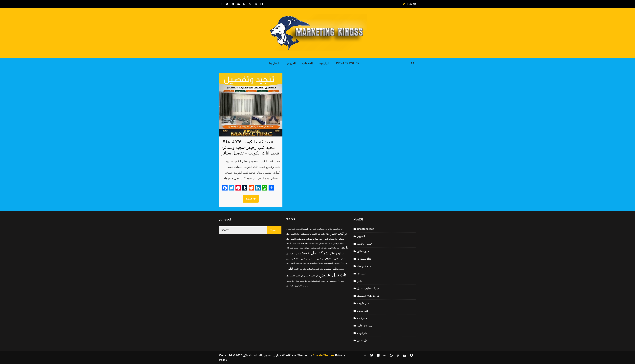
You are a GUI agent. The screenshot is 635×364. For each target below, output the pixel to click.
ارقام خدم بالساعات (324, 229)
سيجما (296, 248)
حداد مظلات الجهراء (330, 239)
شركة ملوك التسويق (368, 295)
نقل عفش (329, 275)
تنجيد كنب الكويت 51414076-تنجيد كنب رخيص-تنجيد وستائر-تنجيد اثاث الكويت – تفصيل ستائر (250, 147)
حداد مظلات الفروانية (314, 239)
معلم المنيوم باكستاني (315, 269)
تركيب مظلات (305, 234)
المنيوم (361, 236)
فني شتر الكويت (296, 263)
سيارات (361, 273)
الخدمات (307, 63)
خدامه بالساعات (311, 243)
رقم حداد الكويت (334, 248)
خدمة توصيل (364, 266)
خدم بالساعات (298, 243)
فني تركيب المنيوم (316, 263)
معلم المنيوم (331, 268)
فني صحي (362, 310)
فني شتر (306, 263)
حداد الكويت (295, 234)
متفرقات (362, 318)
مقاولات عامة (364, 325)
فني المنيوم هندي (302, 259)
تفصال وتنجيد (364, 243)
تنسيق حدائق (364, 251)
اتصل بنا (274, 63)
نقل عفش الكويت (296, 276)
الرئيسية (324, 63)
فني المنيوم (332, 258)
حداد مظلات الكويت (298, 239)
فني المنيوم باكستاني (316, 259)
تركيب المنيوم (291, 229)
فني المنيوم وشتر (330, 263)
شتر (359, 281)
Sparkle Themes (324, 355)
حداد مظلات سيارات (325, 243)
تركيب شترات (336, 233)
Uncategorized (365, 228)
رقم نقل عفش (304, 248)
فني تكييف (363, 303)
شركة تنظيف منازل (368, 288)
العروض (291, 63)
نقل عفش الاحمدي (311, 276)
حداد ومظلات (364, 258)
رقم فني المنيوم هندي (319, 248)
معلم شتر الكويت (300, 269)
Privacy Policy (348, 63)
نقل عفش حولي (301, 281)
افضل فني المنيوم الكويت (306, 229)
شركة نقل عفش (314, 252)
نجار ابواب (362, 333)
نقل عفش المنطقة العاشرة (318, 281)
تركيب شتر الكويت (318, 234)
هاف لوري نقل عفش (294, 286)
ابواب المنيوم (337, 229)
